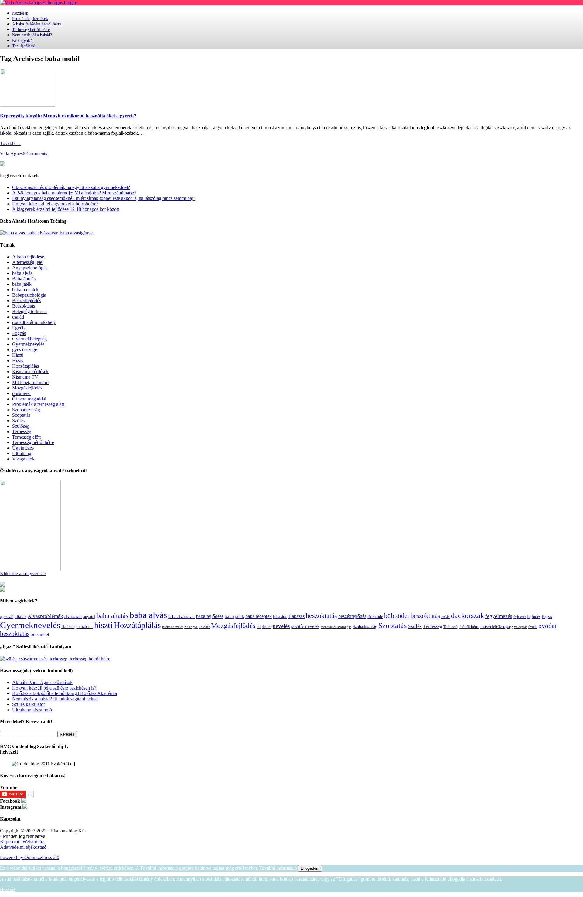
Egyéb (18, 327)
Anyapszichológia (29, 267)
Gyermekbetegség (29, 338)
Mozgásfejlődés (27, 387)
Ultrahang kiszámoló (32, 709)
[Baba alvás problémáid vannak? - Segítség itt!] (46, 232)
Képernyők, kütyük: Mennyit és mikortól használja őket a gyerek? (68, 115)
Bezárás (7, 889)
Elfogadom (310, 868)
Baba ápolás (24, 278)
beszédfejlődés (352, 616)
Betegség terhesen (29, 311)
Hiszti (17, 355)
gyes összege (24, 349)
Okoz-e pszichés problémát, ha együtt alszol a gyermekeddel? (71, 187)
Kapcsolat (9, 841)
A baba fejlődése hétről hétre (36, 24)
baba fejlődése (209, 616)
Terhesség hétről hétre (31, 29)
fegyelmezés (498, 616)
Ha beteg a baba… (77, 626)
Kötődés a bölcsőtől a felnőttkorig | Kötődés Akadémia (64, 693)
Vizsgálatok (23, 458)
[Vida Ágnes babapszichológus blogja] (38, 2)
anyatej (89, 616)
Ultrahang (21, 453)
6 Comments (35, 153)
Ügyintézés (23, 447)
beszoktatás (321, 615)
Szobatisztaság (26, 409)
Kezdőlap (20, 13)
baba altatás (112, 615)
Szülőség (20, 426)
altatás (20, 616)
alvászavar (73, 616)
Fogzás (19, 333)
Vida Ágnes (11, 153)
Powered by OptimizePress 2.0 (29, 857)
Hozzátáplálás (25, 366)
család (18, 316)
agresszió (6, 617)
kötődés (204, 627)
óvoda (532, 627)
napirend (264, 626)
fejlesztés (519, 617)
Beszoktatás (23, 306)
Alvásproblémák (45, 616)
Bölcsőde (375, 616)
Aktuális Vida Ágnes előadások (42, 682)
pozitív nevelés (305, 626)
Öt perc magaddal (29, 398)
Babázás (296, 616)
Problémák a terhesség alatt (38, 404)
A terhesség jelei (27, 262)
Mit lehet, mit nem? (30, 382)
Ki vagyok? (22, 40)
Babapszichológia (29, 295)
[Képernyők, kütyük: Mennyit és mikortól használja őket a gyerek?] (27, 105)
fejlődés (533, 616)
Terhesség (21, 431)
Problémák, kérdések (30, 18)
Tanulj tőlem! (24, 46)
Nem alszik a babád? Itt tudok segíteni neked (55, 698)
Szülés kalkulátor (28, 704)
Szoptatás (21, 415)
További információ (278, 868)
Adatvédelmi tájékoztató (23, 847)
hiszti (103, 625)
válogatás (520, 627)
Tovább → (10, 143)
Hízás (17, 360)
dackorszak (467, 615)
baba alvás (22, 273)
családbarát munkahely (34, 322)
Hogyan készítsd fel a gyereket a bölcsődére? (55, 203)
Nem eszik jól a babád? (32, 35)
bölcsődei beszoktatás (412, 615)
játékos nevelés (172, 627)
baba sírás (280, 617)
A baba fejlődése (28, 256)
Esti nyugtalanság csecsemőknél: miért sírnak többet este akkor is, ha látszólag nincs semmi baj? (103, 198)
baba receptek (25, 289)
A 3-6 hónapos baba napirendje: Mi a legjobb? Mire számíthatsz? (74, 192)
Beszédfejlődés (26, 300)
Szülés (18, 420)
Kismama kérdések (30, 371)
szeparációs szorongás (336, 627)
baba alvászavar (181, 616)
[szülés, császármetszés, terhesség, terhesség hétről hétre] (55, 658)
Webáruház (33, 841)
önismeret (21, 393)
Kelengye (191, 627)
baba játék (22, 284)
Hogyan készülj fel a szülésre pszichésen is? (54, 687)
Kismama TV (25, 376)
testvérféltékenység (496, 626)
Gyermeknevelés (28, 344)
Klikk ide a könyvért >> (23, 573)
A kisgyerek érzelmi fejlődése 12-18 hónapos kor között (65, 209)
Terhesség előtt (26, 437)
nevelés (281, 626)
